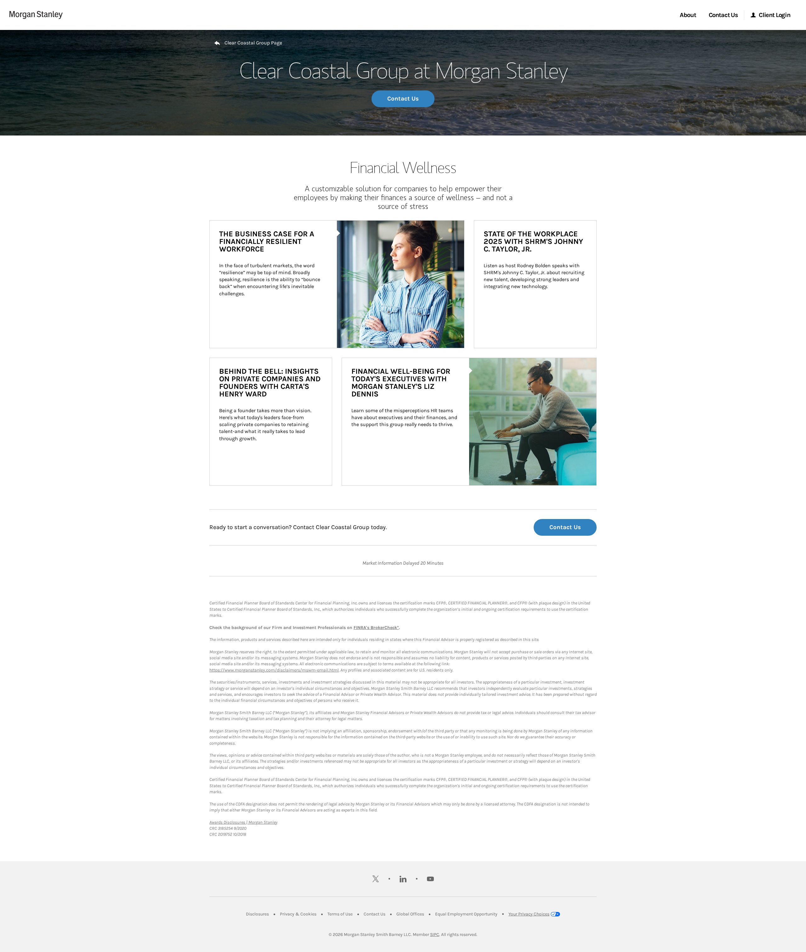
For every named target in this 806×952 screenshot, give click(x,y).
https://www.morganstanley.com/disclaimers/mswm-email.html (274, 670)
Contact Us (403, 98)
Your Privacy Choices (528, 914)
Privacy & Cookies (298, 914)
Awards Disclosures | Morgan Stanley (243, 822)
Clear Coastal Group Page (253, 43)
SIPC (434, 934)
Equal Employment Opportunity (466, 914)
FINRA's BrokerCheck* (376, 627)
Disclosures (257, 914)
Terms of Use (340, 914)
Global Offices (410, 914)
